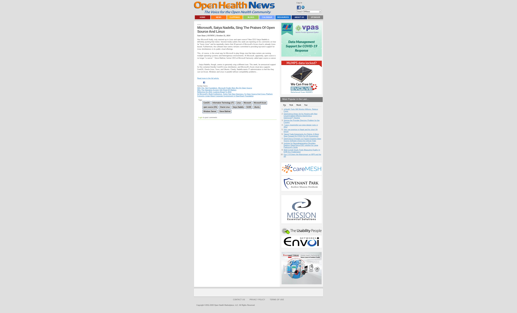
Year (306, 105)
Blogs (251, 17)
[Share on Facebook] (204, 84)
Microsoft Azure (260, 103)
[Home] (234, 13)
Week (291, 105)
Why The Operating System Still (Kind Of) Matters (216, 90)
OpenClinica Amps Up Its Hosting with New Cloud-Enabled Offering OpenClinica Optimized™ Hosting (300, 116)
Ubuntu (257, 107)
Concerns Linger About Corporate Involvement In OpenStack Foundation (225, 96)
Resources (283, 17)
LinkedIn (303, 8)
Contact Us (239, 300)
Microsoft (247, 103)
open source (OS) (210, 107)
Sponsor (315, 17)
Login (200, 117)
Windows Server (209, 111)
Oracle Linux (225, 107)
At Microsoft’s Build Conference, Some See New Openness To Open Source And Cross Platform (235, 94)
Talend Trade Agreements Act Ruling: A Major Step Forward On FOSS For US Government (301, 135)
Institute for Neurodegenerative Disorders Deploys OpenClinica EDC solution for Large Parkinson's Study (301, 145)
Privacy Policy (257, 300)
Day (284, 105)
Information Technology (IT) (223, 103)
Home (202, 17)
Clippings (235, 17)
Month (298, 105)
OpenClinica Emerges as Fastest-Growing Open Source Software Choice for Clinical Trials (302, 140)
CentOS (206, 103)
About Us (299, 17)
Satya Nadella (238, 107)
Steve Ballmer (224, 111)
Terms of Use (277, 300)
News (218, 17)
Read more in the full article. (208, 78)
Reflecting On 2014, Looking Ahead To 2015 (214, 92)
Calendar (267, 17)
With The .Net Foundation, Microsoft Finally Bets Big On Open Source (224, 88)
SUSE (248, 107)
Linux (239, 103)
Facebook (299, 8)
